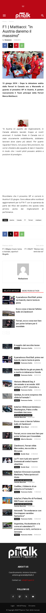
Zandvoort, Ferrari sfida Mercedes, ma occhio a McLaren (25, 448)
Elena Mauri (25, 427)
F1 (25, 220)
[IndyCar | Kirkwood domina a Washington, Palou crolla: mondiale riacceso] (7, 409)
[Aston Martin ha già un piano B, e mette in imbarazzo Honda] (7, 371)
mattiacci (38, 220)
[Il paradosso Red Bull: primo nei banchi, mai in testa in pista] (8, 300)
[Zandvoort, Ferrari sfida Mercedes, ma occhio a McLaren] (7, 447)
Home (4, 21)
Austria (12, 220)
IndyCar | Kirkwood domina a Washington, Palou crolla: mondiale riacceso (27, 409)
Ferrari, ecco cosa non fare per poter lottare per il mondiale (28, 323)
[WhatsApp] (21, 45)
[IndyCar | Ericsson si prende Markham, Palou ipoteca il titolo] (7, 473)
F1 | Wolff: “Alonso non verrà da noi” (34, 250)
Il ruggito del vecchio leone (27, 345)
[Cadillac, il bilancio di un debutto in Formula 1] (7, 488)
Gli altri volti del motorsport (23, 415)
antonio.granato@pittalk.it (23, 575)
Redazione (8, 40)
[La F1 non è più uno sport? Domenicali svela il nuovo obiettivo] (7, 460)
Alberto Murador (26, 439)
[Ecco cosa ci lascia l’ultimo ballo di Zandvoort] (8, 312)
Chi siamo (31, 606)
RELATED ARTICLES (11, 291)
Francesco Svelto (26, 348)
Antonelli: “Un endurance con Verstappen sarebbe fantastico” (27, 513)
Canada (19, 220)
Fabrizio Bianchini (20, 417)
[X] (10, 45)
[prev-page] (4, 332)
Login (12, 606)
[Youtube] (33, 596)
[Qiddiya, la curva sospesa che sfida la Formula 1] (7, 396)
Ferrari (30, 220)
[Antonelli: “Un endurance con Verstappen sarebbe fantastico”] (7, 512)
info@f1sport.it (28, 580)
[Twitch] (19, 596)
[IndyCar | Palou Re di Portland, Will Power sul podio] (7, 500)
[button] (4, 15)
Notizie (11, 21)
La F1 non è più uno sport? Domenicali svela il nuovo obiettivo (26, 461)
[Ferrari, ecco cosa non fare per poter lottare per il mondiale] (8, 323)
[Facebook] (4, 45)
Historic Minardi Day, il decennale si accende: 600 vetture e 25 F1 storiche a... (27, 384)
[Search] (42, 15)
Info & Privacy (21, 606)
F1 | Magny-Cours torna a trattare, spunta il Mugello (12, 251)
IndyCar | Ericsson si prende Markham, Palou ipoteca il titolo (27, 474)
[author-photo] (23, 275)
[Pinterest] (16, 45)
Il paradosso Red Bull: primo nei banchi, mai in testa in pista (29, 300)
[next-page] (7, 332)
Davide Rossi (25, 454)
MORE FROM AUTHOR (30, 291)
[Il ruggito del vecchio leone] (7, 346)
